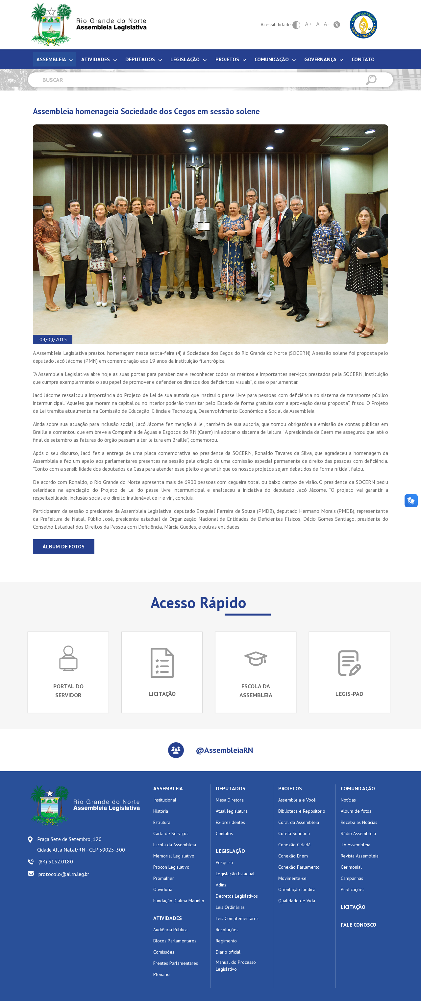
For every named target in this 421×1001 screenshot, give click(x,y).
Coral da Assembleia (298, 822)
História (160, 811)
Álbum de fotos (64, 546)
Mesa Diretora (230, 800)
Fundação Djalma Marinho (178, 901)
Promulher (163, 878)
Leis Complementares (237, 918)
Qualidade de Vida (296, 901)
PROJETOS (290, 788)
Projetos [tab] (227, 59)
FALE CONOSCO (358, 924)
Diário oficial (228, 952)
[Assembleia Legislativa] (86, 24)
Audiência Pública (170, 930)
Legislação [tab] (185, 59)
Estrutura (161, 822)
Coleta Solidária (294, 833)
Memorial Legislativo (173, 856)
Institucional (164, 800)
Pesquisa (224, 862)
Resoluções (227, 930)
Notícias (348, 800)
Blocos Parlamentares (174, 941)
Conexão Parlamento (299, 867)
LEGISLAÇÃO (230, 851)
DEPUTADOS (230, 788)
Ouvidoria (162, 889)
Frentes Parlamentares (175, 963)
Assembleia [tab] (52, 59)
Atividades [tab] (96, 59)
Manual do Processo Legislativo (236, 965)
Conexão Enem (293, 856)
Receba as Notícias (359, 822)
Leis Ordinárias (230, 907)
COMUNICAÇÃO (358, 788)
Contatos (224, 833)
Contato (363, 59)
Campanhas (352, 878)
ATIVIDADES (167, 918)
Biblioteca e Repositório (301, 811)
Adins (221, 885)
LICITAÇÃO (353, 907)
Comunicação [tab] (272, 59)
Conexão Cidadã (294, 845)
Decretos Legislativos (237, 896)
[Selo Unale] (364, 24)
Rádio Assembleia (358, 833)
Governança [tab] (320, 59)
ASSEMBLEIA (168, 788)
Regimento (226, 941)
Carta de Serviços (170, 833)
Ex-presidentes (230, 822)
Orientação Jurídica (296, 889)
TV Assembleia (355, 845)
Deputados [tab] (140, 59)
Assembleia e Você (297, 800)
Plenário (161, 974)
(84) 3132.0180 (55, 861)
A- (327, 24)
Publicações (352, 889)
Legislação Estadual (235, 874)
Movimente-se (292, 878)
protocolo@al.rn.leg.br (63, 874)
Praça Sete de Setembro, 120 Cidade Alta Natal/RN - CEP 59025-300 (81, 844)
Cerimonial (351, 867)
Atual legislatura (232, 811)
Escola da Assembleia (174, 845)
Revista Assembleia (360, 856)
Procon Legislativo (171, 867)
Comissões (163, 952)
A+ (308, 24)
